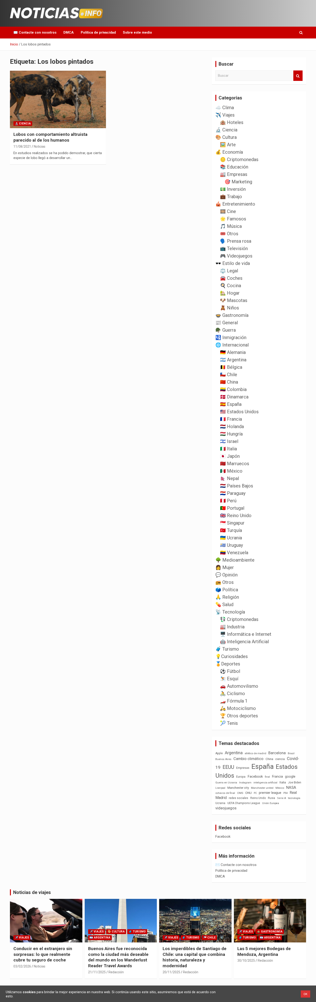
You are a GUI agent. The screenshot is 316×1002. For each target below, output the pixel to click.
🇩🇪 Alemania (233, 352)
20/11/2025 (171, 972)
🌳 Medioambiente (234, 560)
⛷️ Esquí (229, 678)
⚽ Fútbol (230, 671)
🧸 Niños (229, 308)
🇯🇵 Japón (230, 456)
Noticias (39, 146)
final (267, 776)
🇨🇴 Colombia (233, 389)
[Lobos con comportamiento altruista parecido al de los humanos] (58, 99)
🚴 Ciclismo (232, 693)
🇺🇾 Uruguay (231, 545)
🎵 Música (231, 226)
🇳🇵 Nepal (229, 478)
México (280, 787)
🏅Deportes (227, 664)
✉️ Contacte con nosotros (34, 32)
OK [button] (305, 994)
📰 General (226, 322)
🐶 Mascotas (233, 300)
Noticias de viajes (32, 892)
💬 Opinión (226, 575)
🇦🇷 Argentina (233, 360)
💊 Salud (224, 604)
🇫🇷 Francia (231, 419)
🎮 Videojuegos (236, 256)
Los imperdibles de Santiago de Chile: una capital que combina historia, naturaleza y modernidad (194, 957)
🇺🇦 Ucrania (231, 538)
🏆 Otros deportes (239, 716)
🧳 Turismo (227, 649)
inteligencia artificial (265, 782)
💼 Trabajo (231, 196)
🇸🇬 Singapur (232, 523)
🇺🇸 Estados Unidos (239, 411)
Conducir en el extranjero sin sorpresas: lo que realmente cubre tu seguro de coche (42, 954)
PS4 (285, 793)
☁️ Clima (224, 107)
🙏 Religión (227, 597)
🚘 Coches (231, 278)
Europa (240, 776)
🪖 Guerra (225, 330)
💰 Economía (229, 152)
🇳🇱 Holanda (232, 426)
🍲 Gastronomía (231, 315)
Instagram (245, 782)
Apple (219, 753)
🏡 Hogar (230, 293)
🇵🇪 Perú (228, 500)
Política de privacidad (98, 32)
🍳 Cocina (230, 285)
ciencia (280, 759)
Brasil (291, 753)
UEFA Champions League (243, 803)
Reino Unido (258, 798)
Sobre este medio (137, 32)
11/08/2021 (22, 146)
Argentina (234, 752)
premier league (270, 793)
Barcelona (277, 753)
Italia (282, 782)
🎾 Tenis (229, 723)
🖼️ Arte (228, 144)
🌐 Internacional (232, 345)
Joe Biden (294, 782)
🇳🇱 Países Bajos (236, 486)
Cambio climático (248, 759)
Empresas (242, 768)
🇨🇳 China (229, 382)
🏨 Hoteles (231, 122)
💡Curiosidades (231, 656)
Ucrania (220, 803)
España (262, 766)
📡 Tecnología (230, 612)
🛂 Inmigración (230, 337)
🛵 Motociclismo (238, 708)
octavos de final (225, 793)
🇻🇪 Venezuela (234, 552)
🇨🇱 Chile (228, 374)
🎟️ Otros (229, 233)
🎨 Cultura (226, 137)
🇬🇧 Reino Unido (235, 515)
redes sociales (238, 798)
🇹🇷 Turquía (231, 530)
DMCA (68, 32)
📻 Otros (224, 582)
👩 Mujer (224, 567)
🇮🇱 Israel (229, 441)
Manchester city (238, 787)
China (269, 759)
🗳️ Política (226, 589)
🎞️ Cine (228, 211)
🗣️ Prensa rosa (235, 241)
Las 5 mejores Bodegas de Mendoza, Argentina (264, 951)
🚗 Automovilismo (239, 686)
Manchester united (262, 787)
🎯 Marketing (238, 181)
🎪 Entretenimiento (235, 204)
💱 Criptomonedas (239, 619)
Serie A (281, 798)
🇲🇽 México (231, 471)
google (290, 776)
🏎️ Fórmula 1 (234, 701)
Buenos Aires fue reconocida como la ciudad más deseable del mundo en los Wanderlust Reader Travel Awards (118, 957)
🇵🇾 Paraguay (232, 493)
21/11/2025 (97, 972)
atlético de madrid (255, 753)
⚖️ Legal (229, 271)
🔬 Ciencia (23, 123)
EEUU (228, 767)
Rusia (271, 798)
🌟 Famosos (233, 219)
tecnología (294, 798)
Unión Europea (270, 803)
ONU (248, 793)
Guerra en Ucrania (226, 782)
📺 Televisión (234, 248)
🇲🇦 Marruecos (234, 463)
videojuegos (225, 808)
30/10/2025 (246, 960)
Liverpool (220, 787)
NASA (291, 787)
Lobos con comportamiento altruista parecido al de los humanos (50, 137)
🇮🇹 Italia (228, 449)
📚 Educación (234, 167)
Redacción (116, 972)
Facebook (255, 776)
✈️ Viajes (225, 115)
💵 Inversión (233, 189)
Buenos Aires (223, 759)
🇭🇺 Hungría (231, 434)
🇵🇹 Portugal (232, 508)
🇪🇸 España (231, 404)
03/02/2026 (22, 966)
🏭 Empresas (233, 174)
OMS (240, 793)
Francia (277, 776)
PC (255, 793)
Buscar (298, 75)
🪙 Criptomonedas (239, 159)
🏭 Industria (232, 627)
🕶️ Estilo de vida (232, 263)
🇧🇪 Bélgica (231, 367)
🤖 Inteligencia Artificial (244, 641)
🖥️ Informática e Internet (245, 634)
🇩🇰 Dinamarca (234, 397)
